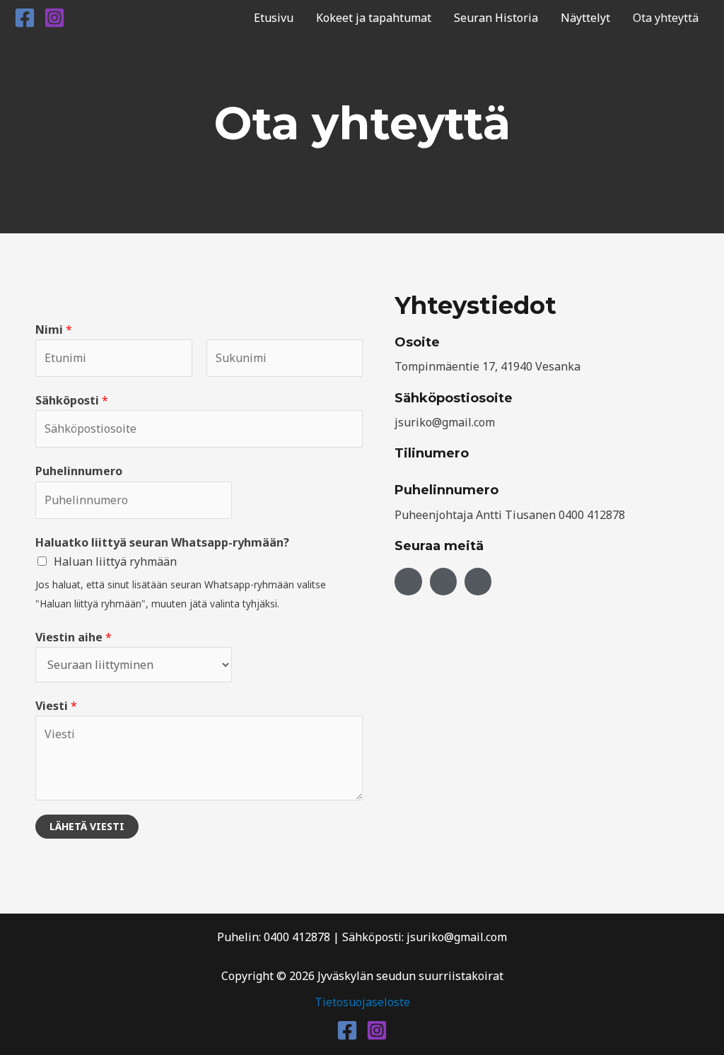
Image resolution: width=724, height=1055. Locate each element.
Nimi (53, 329)
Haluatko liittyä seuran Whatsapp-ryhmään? (162, 542)
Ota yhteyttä (666, 17)
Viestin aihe (73, 637)
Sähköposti (71, 400)
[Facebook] (24, 17)
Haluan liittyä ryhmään (115, 561)
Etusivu (273, 17)
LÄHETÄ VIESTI (86, 826)
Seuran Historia (496, 17)
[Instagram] (54, 17)
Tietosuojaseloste (362, 1002)
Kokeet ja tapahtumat (373, 17)
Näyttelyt (585, 17)
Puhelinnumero (78, 471)
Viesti (56, 705)
